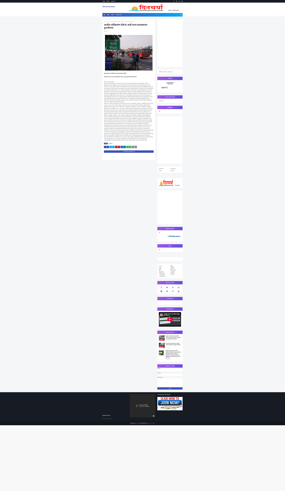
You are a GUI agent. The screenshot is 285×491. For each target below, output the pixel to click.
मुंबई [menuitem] (108, 14)
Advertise (161, 168)
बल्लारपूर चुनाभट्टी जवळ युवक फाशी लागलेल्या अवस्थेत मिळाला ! (173, 345)
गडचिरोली (172, 268)
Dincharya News (108, 7)
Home (103, 1)
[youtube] (178, 291)
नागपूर (171, 266)
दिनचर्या (106, 31)
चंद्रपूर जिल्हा (161, 272)
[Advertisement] (170, 43)
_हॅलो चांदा (172, 274)
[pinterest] (182, 1)
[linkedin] (178, 287)
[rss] (172, 287)
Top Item (172, 170)
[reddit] (161, 291)
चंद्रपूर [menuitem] (112, 14)
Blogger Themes (151, 423)
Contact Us (173, 168)
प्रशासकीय (172, 272)
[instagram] (179, 1)
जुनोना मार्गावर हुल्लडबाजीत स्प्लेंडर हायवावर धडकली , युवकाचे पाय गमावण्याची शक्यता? (173, 337)
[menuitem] (104, 15)
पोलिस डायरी (173, 270)
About (108, 1)
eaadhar (138, 423)
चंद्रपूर (170, 86)
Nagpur (109, 21)
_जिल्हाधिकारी (162, 274)
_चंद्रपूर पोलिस (162, 276)
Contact (113, 1)
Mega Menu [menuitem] (119, 14)
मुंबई (160, 270)
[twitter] (177, 1)
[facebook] (174, 1)
